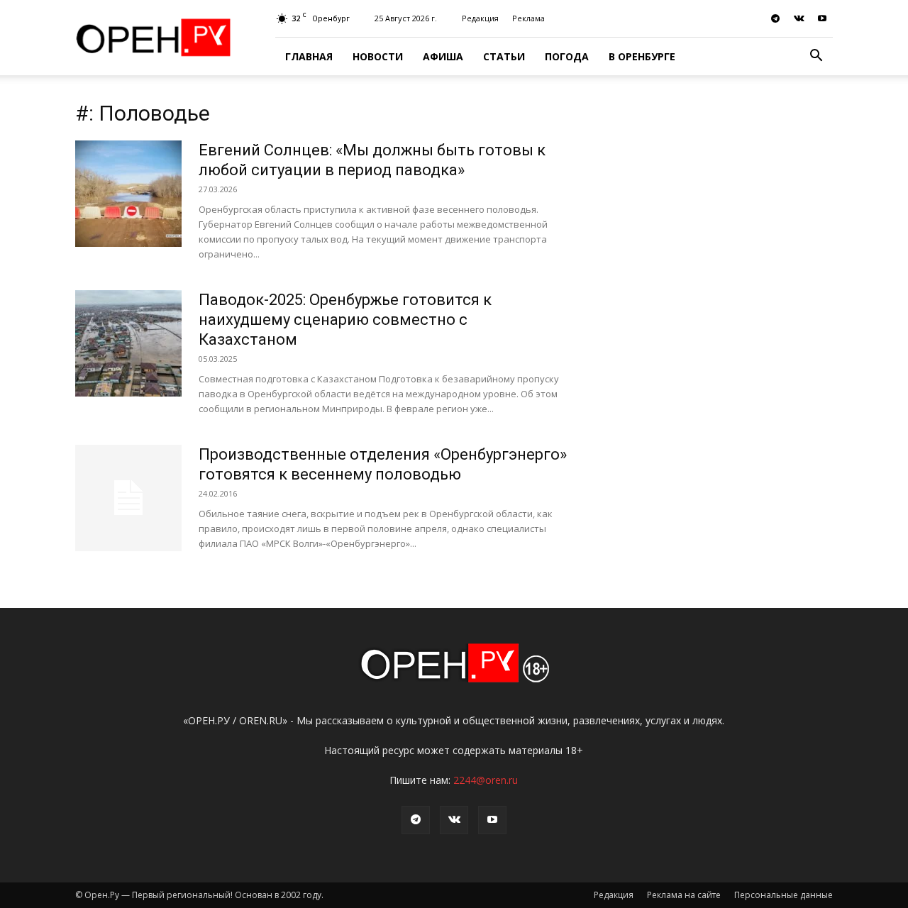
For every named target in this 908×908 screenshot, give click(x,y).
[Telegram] (775, 18)
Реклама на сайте (684, 895)
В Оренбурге (642, 56)
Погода (567, 56)
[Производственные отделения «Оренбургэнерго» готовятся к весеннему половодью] (128, 498)
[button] (816, 57)
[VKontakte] (798, 18)
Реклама (528, 18)
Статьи (504, 56)
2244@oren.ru (485, 780)
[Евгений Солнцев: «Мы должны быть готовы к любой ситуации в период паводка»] (128, 193)
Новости (378, 56)
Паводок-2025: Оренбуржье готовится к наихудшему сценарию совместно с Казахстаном (345, 319)
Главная (309, 56)
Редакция (480, 18)
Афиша (443, 56)
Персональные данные (783, 895)
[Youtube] (822, 18)
